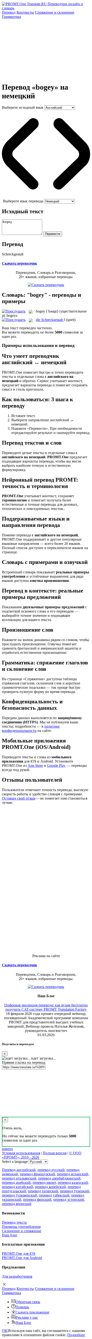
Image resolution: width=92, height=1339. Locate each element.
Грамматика (11, 17)
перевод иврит (44, 1182)
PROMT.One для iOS (18, 1253)
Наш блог (9, 1235)
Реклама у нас (27, 1317)
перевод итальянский (19, 1178)
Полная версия (55, 1153)
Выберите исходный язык (22, 107)
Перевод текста (14, 1222)
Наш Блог (23, 1323)
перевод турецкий (74, 1191)
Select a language (15, 1162)
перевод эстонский (68, 1199)
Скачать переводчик (19, 263)
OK (5, 1331)
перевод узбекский (54, 1195)
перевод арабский (16, 1182)
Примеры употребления (21, 1227)
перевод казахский (73, 1182)
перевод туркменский (19, 1195)
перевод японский (16, 1204)
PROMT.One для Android (22, 1258)
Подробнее (76, 1335)
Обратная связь (28, 1302)
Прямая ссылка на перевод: (24, 1062)
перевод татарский (43, 1191)
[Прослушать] (13, 311)
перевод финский (37, 1199)
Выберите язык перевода (23, 201)
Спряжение (54, 12)
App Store (35, 765)
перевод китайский (17, 1187)
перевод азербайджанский (59, 1178)
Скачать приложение (32, 1312)
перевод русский (51, 1170)
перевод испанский (72, 1174)
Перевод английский (19, 1170)
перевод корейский (50, 1187)
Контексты (25, 12)
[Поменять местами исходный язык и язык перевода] (46, 197)
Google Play (56, 765)
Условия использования (21, 1153)
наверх (7, 1149)
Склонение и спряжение (21, 1231)
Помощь (22, 1307)
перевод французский (37, 1174)
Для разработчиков (17, 1276)
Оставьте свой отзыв (18, 798)
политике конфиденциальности (31, 728)
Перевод (9, 12)
